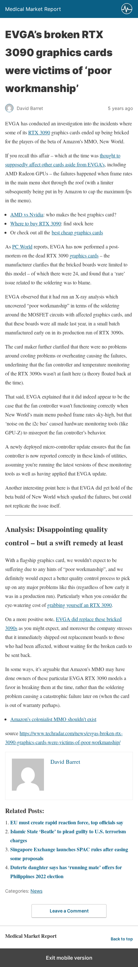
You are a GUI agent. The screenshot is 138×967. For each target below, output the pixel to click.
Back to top (122, 939)
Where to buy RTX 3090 (35, 223)
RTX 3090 (39, 132)
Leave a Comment (69, 910)
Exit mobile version (69, 957)
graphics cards (84, 255)
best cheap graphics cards (77, 232)
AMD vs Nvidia (26, 214)
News (36, 891)
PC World (22, 246)
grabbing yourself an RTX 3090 (79, 604)
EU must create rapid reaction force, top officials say (66, 822)
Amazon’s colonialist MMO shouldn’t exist (53, 719)
